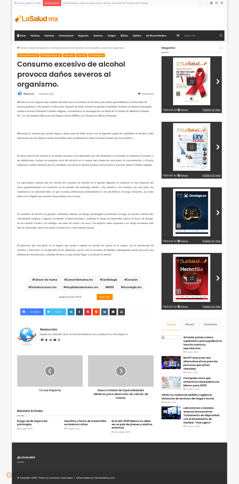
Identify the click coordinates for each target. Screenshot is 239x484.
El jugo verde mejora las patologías (32, 422)
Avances (98, 35)
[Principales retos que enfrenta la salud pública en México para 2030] (171, 382)
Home (22, 47)
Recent (189, 324)
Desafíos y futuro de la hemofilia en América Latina (85, 422)
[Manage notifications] (9, 475)
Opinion (137, 35)
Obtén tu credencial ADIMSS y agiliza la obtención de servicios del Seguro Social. (188, 396)
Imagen (112, 35)
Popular (171, 324)
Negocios (83, 35)
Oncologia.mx (96, 55)
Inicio (22, 35)
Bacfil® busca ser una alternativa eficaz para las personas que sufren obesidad (200, 363)
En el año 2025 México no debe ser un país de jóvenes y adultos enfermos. (132, 424)
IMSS (110, 287)
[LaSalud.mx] (37, 18)
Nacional (49, 35)
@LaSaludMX (26, 457)
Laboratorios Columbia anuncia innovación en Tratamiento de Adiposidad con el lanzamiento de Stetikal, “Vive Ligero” (201, 415)
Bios (125, 35)
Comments (210, 324)
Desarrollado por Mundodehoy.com (95, 477)
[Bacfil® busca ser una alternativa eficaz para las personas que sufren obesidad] (171, 362)
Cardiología (109, 279)
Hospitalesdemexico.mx (81, 287)
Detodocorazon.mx (51, 55)
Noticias (35, 35)
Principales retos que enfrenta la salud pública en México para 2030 (201, 381)
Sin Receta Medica (156, 35)
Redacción (28, 93)
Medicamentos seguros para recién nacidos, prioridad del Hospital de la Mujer (105, 3)
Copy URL (104, 296)
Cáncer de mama (45, 279)
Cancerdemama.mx (38, 47)
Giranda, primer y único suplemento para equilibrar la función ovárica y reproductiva (202, 343)
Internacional (66, 35)
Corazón (132, 279)
